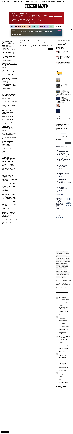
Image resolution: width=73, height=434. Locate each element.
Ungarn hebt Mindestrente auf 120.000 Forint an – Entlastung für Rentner (66, 79)
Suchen (67, 143)
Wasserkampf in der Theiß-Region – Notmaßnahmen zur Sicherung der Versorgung (9, 214)
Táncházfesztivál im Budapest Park (63, 166)
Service (51, 26)
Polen (57, 268)
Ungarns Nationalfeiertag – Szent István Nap (9, 79)
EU (56, 255)
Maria (60, 317)
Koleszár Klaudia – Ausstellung (59, 208)
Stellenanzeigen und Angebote (23, 1)
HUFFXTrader (62, 297)
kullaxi (60, 354)
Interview (41, 26)
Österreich (58, 266)
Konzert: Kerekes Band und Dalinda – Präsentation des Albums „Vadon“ (64, 161)
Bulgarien (66, 251)
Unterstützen (47, 1)
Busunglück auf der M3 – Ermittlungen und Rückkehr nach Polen (9, 64)
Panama (57, 95)
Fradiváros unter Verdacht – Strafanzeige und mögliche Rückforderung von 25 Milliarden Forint (9, 196)
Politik (61, 268)
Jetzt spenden (55, 16)
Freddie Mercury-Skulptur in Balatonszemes (59, 200)
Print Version (60, 26)
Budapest (12, 26)
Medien (62, 263)
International (67, 94)
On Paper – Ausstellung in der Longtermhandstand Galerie (60, 210)
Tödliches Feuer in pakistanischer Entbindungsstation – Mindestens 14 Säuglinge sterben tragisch (63, 99)
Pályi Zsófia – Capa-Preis (64, 191)
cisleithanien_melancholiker (64, 336)
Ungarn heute (59, 39)
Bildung (57, 251)
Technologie (58, 272)
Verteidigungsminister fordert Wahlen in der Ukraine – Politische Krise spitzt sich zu (9, 43)
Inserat (68, 256)
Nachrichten (17, 26)
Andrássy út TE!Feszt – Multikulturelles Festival (64, 151)
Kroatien (61, 261)
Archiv (55, 26)
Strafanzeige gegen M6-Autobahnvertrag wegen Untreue (64, 43)
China (57, 253)
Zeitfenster (64, 277)
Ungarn (67, 87)
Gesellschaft (58, 256)
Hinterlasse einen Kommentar (7, 60)
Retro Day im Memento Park (64, 170)
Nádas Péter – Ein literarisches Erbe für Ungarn (8, 112)
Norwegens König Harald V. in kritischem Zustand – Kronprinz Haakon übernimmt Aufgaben (63, 66)
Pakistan (62, 102)
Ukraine (57, 274)
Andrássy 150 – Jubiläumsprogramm (59, 206)
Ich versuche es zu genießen (63, 127)
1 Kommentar (5, 75)
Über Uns (8, 1)
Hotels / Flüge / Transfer (39, 1)
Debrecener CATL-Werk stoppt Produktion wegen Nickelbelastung (65, 85)
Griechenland (64, 256)
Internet (63, 258)
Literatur (57, 263)
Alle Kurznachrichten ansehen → (62, 68)
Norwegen (63, 264)
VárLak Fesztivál (59, 198)
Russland (57, 269)
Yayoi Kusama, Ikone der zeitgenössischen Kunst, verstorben (9, 96)
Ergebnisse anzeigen (63, 136)
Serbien (65, 269)
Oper (67, 264)
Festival (64, 255)
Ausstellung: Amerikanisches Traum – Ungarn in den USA (62, 216)
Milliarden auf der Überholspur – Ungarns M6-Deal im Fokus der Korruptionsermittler (8, 159)
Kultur (28, 26)
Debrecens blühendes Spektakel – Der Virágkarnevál (7, 143)
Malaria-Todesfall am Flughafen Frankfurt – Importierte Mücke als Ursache (65, 111)
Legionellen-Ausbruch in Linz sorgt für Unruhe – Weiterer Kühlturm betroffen (64, 57)
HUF (62, 248)
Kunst (69, 261)
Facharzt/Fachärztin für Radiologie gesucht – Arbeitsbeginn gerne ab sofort (63, 285)
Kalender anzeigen (59, 194)
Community (61, 253)
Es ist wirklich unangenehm (63, 122)
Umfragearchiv (59, 139)
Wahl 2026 (58, 276)
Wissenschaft (58, 277)
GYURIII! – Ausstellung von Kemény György (60, 204)
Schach (62, 269)
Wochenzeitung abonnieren (55, 19)
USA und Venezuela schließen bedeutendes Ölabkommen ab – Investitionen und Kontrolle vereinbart (9, 178)
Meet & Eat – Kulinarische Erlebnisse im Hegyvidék (64, 155)
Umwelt (61, 274)
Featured (59, 255)
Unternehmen (32, 1)
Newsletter (46, 26)
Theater (63, 272)
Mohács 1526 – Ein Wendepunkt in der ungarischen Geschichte (8, 127)
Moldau (65, 263)
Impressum (64, 1)
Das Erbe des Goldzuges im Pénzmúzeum (63, 212)
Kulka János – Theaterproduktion (63, 188)
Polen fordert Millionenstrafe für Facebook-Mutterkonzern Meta (64, 63)
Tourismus (67, 272)
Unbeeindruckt (60, 131)
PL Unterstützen (5, 431)
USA (68, 274)
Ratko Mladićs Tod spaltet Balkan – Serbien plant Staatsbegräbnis (64, 60)
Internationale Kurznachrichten (60, 48)
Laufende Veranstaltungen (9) (62, 196)
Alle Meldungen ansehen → (61, 44)
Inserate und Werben (13, 1)
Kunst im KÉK (58, 202)
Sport (61, 271)
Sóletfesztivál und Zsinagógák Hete (62, 178)
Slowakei (57, 271)
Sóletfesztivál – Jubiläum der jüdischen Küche (65, 183)
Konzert (57, 261)
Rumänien (64, 268)
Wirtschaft (24, 26)
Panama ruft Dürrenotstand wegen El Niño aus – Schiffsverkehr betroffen (65, 92)
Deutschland (66, 253)
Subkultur (65, 271)
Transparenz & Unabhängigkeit (55, 1)
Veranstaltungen (35, 26)
